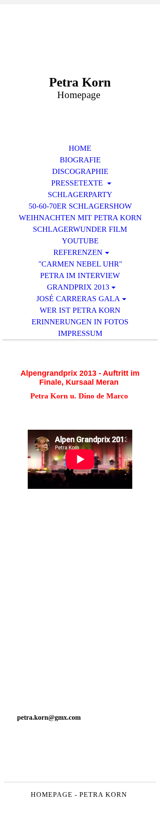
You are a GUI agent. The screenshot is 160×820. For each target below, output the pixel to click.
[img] (80, 46)
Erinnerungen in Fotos (80, 321)
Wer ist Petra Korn (80, 310)
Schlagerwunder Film (80, 229)
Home (80, 148)
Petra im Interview (80, 275)
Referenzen (77, 252)
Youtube (80, 240)
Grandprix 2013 (78, 287)
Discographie (80, 171)
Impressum (80, 333)
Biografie (80, 160)
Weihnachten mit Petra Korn (80, 217)
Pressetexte (78, 183)
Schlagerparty (80, 194)
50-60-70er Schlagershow (80, 206)
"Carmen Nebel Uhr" (80, 264)
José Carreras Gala (78, 298)
